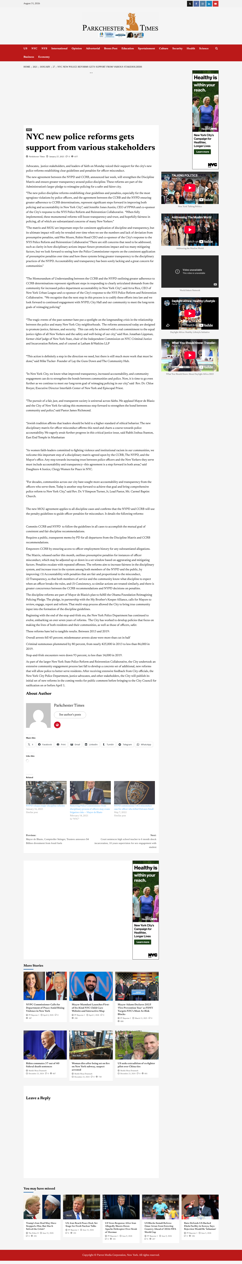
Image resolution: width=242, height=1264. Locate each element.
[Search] (217, 48)
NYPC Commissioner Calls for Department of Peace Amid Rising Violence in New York (45, 1007)
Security (177, 48)
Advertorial (93, 48)
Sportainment (146, 48)
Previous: (57, 839)
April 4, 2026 (48, 1015)
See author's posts (70, 714)
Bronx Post (110, 48)
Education (127, 48)
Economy (44, 57)
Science (204, 48)
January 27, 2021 (56, 157)
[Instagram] (203, 4)
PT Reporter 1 (34, 1015)
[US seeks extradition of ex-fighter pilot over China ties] (137, 1045)
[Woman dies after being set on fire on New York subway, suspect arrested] (91, 1045)
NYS (44, 48)
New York (77, 1056)
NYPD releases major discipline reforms (45, 806)
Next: (125, 841)
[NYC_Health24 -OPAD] (146, 910)
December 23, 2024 (36, 1074)
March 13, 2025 (141, 1018)
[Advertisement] (91, 101)
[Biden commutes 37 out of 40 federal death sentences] (45, 1045)
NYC (34, 48)
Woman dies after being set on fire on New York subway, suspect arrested (91, 1066)
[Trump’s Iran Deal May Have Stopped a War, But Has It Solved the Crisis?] (42, 1207)
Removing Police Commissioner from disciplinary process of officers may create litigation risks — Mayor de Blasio (90, 809)
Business (29, 57)
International (59, 48)
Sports (148, 1215)
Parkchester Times (37, 157)
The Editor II (34, 1233)
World (69, 1215)
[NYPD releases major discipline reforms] (46, 792)
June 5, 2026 (206, 1233)
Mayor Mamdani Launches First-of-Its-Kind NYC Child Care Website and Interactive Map (90, 1007)
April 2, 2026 (94, 1015)
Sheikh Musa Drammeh (38, 1071)
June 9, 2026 (127, 1236)
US (25, 48)
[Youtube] (215, 4)
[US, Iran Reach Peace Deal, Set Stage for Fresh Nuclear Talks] (81, 1207)
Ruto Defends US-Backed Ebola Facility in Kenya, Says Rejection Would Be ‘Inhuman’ (200, 1226)
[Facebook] (196, 4)
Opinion (77, 48)
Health (191, 48)
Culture (163, 48)
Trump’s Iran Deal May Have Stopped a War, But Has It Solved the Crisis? (41, 1226)
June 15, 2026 (48, 1233)
